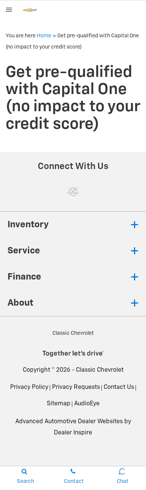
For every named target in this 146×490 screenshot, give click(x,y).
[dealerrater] (73, 192)
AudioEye (87, 404)
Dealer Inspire (73, 433)
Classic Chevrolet (100, 370)
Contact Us (119, 387)
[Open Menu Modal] (9, 9)
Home (44, 35)
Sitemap (58, 404)
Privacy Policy (29, 387)
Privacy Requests (76, 387)
